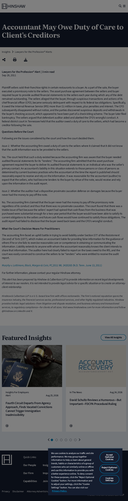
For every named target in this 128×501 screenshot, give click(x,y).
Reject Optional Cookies (109, 469)
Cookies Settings (109, 479)
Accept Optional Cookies (109, 457)
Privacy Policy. (59, 491)
